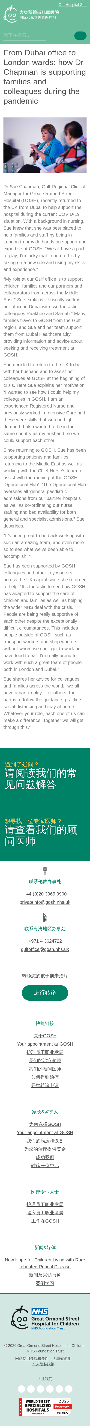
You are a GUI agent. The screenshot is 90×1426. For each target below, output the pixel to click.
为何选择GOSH (45, 1124)
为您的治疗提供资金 (45, 1149)
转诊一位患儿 (45, 1166)
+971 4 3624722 (45, 941)
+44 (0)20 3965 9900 (45, 894)
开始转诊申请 (45, 1085)
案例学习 (45, 1283)
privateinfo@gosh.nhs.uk (45, 902)
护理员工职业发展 (45, 1052)
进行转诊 (45, 993)
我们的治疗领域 (45, 1060)
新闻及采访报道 (45, 1275)
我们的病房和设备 (45, 1141)
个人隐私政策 (43, 1364)
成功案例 (45, 1157)
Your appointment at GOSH (45, 1044)
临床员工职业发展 (45, 1213)
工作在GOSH (45, 1221)
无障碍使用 (62, 1359)
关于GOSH (45, 1036)
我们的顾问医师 (45, 1069)
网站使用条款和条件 (31, 1359)
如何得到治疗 (45, 1077)
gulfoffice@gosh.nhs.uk (45, 949)
